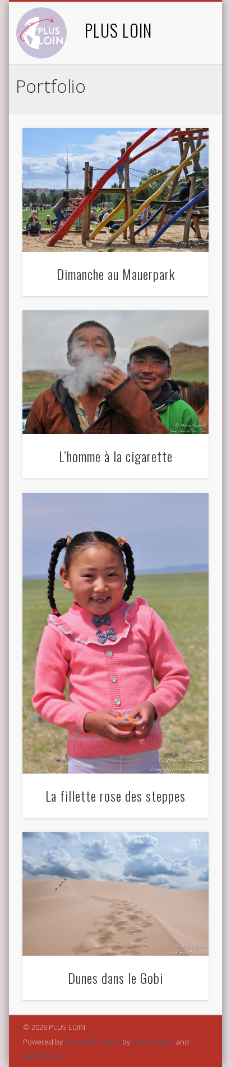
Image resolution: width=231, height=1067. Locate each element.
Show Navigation (181, 101)
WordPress (41, 1056)
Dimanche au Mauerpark (116, 274)
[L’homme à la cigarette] (115, 372)
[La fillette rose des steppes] (115, 633)
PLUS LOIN (118, 30)
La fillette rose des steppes (115, 795)
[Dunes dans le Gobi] (115, 894)
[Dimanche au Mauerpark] (115, 190)
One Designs (153, 1042)
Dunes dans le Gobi (115, 977)
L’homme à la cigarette (116, 456)
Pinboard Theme (92, 1042)
